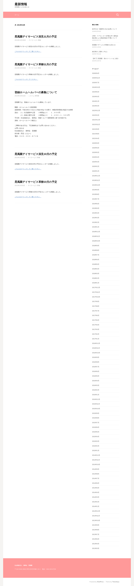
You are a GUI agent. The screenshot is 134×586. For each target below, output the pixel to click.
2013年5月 (95, 539)
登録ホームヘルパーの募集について (36, 92)
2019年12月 (96, 176)
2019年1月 (95, 227)
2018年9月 (95, 245)
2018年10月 (96, 241)
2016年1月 (95, 394)
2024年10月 (96, 87)
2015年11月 (96, 404)
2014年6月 (95, 483)
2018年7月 (95, 255)
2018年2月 (95, 278)
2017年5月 (95, 320)
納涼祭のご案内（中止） (100, 51)
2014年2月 (95, 502)
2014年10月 (96, 464)
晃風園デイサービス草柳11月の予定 (36, 64)
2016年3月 (95, 385)
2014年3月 (95, 497)
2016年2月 (95, 390)
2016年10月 (96, 353)
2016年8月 (95, 362)
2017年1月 (95, 339)
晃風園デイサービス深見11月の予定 (36, 36)
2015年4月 (95, 436)
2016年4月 (95, 380)
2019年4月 (95, 213)
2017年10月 (96, 297)
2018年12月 (96, 231)
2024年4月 (95, 96)
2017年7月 (95, 311)
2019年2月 (95, 222)
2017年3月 (95, 329)
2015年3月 (95, 441)
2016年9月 (95, 357)
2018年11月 (96, 236)
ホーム (17, 15)
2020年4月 (95, 157)
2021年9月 (95, 129)
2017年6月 (95, 315)
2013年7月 (95, 534)
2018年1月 (95, 283)
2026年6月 (95, 73)
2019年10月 (96, 185)
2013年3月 (95, 548)
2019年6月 (95, 204)
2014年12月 (96, 455)
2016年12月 (96, 343)
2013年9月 (95, 525)
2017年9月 (95, 301)
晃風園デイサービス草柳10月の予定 (36, 181)
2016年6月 (95, 371)
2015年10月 (96, 408)
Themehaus (115, 582)
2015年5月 (95, 432)
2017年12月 (96, 287)
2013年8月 (95, 530)
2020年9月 (95, 143)
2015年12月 (96, 399)
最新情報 (21, 4)
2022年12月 (96, 110)
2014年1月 (95, 506)
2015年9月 (95, 413)
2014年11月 (96, 460)
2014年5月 (95, 488)
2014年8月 (95, 474)
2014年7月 (95, 478)
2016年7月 (95, 367)
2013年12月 (96, 511)
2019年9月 (95, 190)
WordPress (100, 582)
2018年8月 (95, 250)
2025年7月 (95, 82)
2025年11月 (96, 78)
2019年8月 (95, 194)
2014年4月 (95, 492)
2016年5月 (95, 376)
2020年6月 (95, 148)
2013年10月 (96, 520)
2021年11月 (96, 124)
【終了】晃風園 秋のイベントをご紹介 (105, 58)
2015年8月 (95, 418)
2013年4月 (95, 544)
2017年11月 (96, 292)
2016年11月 (96, 348)
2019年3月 (95, 217)
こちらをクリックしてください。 (26, 79)
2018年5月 (95, 264)
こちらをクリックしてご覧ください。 (28, 51)
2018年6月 (95, 259)
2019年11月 (96, 180)
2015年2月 (95, 446)
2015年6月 (95, 427)
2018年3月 (95, 273)
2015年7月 (95, 422)
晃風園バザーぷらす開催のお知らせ (104, 45)
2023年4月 (95, 106)
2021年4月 (95, 138)
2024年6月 (95, 92)
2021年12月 (96, 120)
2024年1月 (95, 101)
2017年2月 (95, 334)
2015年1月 (95, 450)
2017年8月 (95, 306)
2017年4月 (95, 325)
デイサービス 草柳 (35, 40)
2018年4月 (95, 269)
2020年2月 (95, 166)
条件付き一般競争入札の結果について (104, 29)
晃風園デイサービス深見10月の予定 (36, 153)
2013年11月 (96, 516)
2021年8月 (95, 134)
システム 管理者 (33, 96)
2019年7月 (95, 199)
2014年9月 (95, 469)
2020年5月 (95, 152)
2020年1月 (95, 171)
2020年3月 (95, 162)
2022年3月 (95, 115)
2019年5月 (95, 208)
